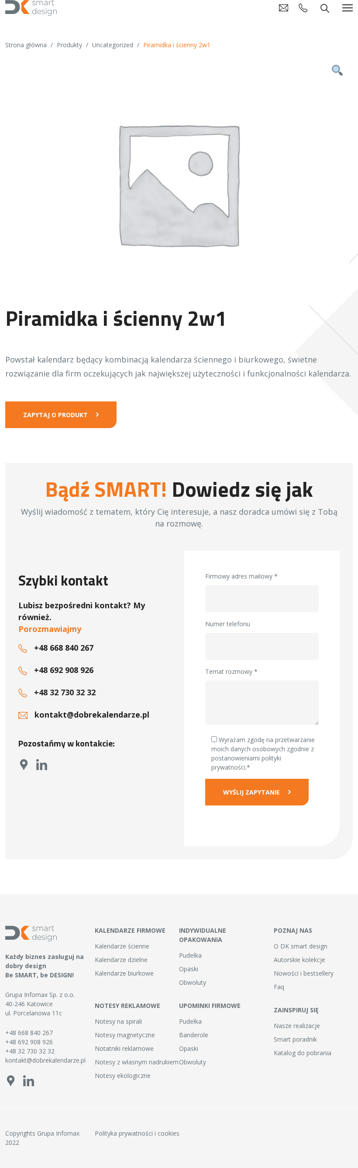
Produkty (69, 45)
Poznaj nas (293, 930)
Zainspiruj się (296, 1010)
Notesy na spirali (118, 1021)
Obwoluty (192, 982)
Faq (279, 987)
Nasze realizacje (297, 1026)
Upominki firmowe (210, 1005)
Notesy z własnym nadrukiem (137, 1062)
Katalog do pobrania (302, 1053)
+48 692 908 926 (63, 670)
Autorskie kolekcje (299, 959)
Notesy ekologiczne (123, 1075)
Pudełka (190, 955)
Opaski (188, 969)
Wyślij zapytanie (251, 792)
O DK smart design (300, 946)
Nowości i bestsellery (304, 973)
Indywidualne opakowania (202, 935)
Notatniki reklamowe (124, 1048)
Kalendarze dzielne (121, 959)
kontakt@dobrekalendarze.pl (91, 714)
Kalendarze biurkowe (124, 973)
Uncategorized (112, 45)
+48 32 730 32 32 (65, 692)
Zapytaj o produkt (55, 415)
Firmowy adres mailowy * (241, 576)
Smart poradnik (295, 1039)
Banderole (193, 1035)
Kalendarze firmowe (130, 930)
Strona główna (26, 45)
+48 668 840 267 (63, 647)
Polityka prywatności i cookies (137, 1133)
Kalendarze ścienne (122, 946)
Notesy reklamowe (127, 1005)
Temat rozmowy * (231, 671)
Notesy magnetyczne (125, 1035)
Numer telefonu (227, 624)
